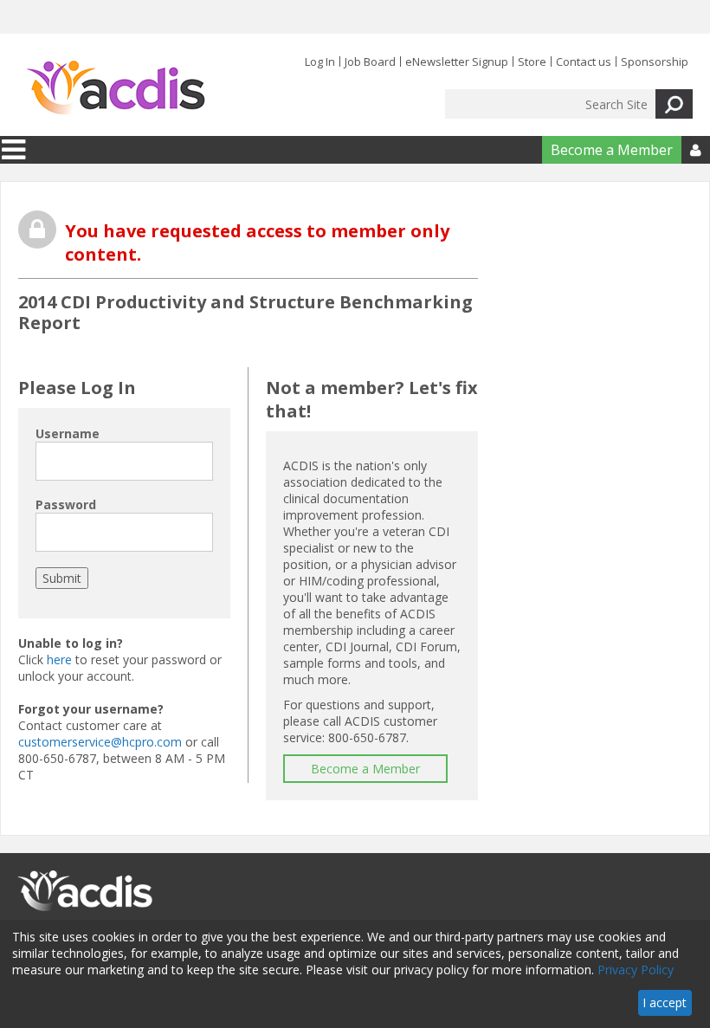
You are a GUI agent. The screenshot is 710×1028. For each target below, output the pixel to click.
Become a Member (612, 149)
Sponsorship (654, 61)
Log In (320, 61)
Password (66, 504)
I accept (664, 1002)
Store (532, 61)
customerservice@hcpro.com (100, 742)
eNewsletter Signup (456, 61)
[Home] (115, 88)
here (59, 659)
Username (68, 433)
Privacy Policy (635, 969)
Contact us (583, 61)
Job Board (370, 61)
